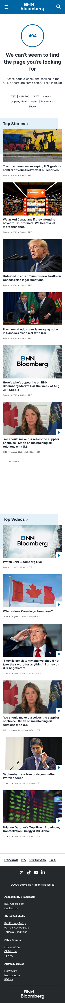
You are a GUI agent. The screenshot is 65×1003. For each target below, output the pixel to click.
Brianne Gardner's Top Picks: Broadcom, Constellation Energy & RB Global (31, 829)
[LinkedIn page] (43, 872)
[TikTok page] (29, 872)
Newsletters (11, 859)
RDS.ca (8, 979)
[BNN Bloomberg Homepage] (32, 7)
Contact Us (11, 908)
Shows (32, 106)
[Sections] (6, 7)
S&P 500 (24, 96)
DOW (35, 96)
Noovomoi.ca (12, 975)
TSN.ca (8, 955)
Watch (34, 101)
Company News (18, 101)
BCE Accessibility (14, 903)
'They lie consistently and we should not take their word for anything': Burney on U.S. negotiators (31, 664)
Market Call (48, 101)
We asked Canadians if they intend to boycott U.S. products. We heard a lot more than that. (29, 223)
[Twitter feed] (22, 872)
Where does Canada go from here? (28, 611)
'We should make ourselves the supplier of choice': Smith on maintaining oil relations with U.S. (31, 442)
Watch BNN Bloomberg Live (22, 562)
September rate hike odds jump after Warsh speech (29, 776)
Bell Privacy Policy (15, 923)
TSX (13, 96)
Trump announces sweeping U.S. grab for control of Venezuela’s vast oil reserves (32, 168)
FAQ (23, 859)
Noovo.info (10, 970)
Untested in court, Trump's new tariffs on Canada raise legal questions (32, 278)
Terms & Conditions (15, 931)
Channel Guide (37, 859)
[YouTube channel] (36, 872)
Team (52, 859)
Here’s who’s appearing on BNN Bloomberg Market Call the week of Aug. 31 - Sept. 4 (31, 386)
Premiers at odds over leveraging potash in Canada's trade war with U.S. (31, 331)
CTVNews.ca (12, 946)
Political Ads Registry (16, 927)
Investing (47, 96)
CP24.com (10, 951)
